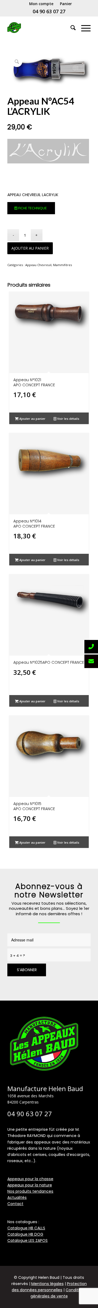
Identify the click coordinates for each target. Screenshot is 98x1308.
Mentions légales (47, 1283)
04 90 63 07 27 (49, 11)
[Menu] (83, 27)
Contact (15, 1203)
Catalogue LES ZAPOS (27, 1240)
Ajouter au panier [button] (32, 419)
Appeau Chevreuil (38, 265)
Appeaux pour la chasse (30, 1179)
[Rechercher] (70, 27)
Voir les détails (67, 419)
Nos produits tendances (30, 1191)
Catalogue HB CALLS (26, 1228)
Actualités (17, 1197)
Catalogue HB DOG (25, 1234)
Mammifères (62, 265)
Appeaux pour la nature (29, 1185)
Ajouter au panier (30, 248)
